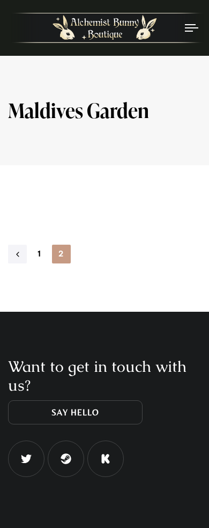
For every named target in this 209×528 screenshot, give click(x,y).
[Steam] (66, 459)
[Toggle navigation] (167, 28)
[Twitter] (26, 459)
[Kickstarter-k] (105, 459)
